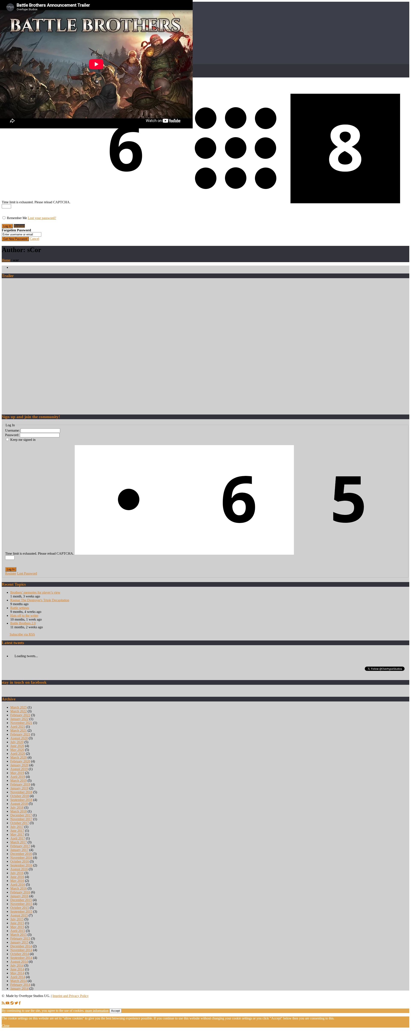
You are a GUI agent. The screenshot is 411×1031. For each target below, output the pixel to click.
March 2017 (18, 842)
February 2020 (20, 761)
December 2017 (21, 815)
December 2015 (21, 900)
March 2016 (18, 888)
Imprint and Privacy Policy (70, 996)
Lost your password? (42, 218)
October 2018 (19, 796)
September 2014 (21, 958)
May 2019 (17, 773)
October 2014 (19, 954)
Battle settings (19, 608)
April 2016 (17, 884)
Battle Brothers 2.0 (23, 623)
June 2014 (17, 969)
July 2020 (17, 742)
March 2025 (18, 707)
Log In (11, 569)
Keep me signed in (23, 439)
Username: (13, 430)
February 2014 (20, 984)
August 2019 (19, 769)
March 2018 (18, 811)
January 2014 (19, 988)
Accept (115, 1010)
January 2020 (19, 765)
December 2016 (21, 854)
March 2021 (18, 730)
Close (5, 1025)
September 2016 (21, 865)
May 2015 (17, 927)
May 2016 (17, 880)
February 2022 (20, 715)
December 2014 (21, 946)
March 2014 (18, 981)
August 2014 (19, 961)
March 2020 (18, 757)
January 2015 (19, 942)
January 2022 (19, 719)
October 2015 (19, 907)
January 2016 (19, 896)
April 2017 (17, 838)
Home (6, 260)
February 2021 (20, 734)
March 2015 (18, 934)
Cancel (34, 239)
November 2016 (21, 857)
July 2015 (17, 919)
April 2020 (17, 753)
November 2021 (21, 723)
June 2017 (17, 830)
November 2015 (21, 904)
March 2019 (18, 780)
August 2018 (19, 803)
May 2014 (17, 973)
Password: (12, 435)
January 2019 (19, 788)
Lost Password (27, 573)
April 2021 (17, 726)
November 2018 (21, 792)
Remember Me (17, 218)
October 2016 (19, 861)
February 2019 (20, 784)
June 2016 (17, 877)
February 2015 (20, 938)
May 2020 (17, 750)
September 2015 (21, 911)
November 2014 (21, 950)
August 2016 (19, 869)
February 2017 (20, 846)
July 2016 (17, 873)
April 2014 (17, 977)
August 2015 (19, 915)
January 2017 (19, 850)
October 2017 (19, 823)
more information (97, 1010)
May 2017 (17, 834)
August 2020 (19, 738)
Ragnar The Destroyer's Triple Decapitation (39, 600)
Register (19, 226)
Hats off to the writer (24, 615)
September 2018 (21, 800)
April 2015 (17, 931)
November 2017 (21, 819)
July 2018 (17, 807)
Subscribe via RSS (22, 634)
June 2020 (17, 746)
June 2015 (17, 923)
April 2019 (17, 776)
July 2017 (17, 827)
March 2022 (18, 711)
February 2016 (20, 892)
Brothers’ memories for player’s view (35, 592)
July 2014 (17, 965)
